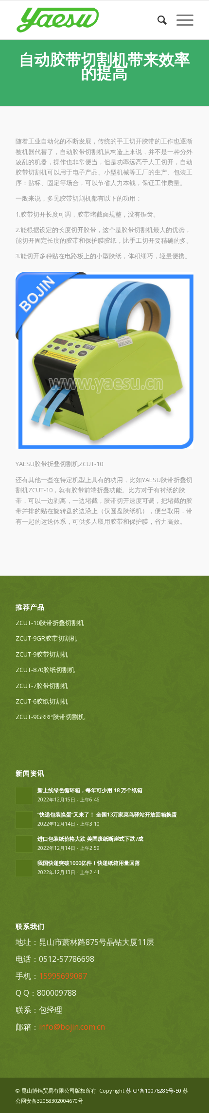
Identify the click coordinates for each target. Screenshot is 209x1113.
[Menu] (180, 19)
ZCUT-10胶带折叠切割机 (50, 622)
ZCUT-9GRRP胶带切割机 (50, 716)
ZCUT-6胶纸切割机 (42, 701)
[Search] (157, 19)
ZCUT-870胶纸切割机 (45, 669)
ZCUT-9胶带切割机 (42, 654)
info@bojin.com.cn (72, 1026)
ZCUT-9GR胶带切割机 (46, 638)
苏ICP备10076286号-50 (153, 1090)
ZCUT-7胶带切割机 (42, 685)
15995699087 (63, 976)
